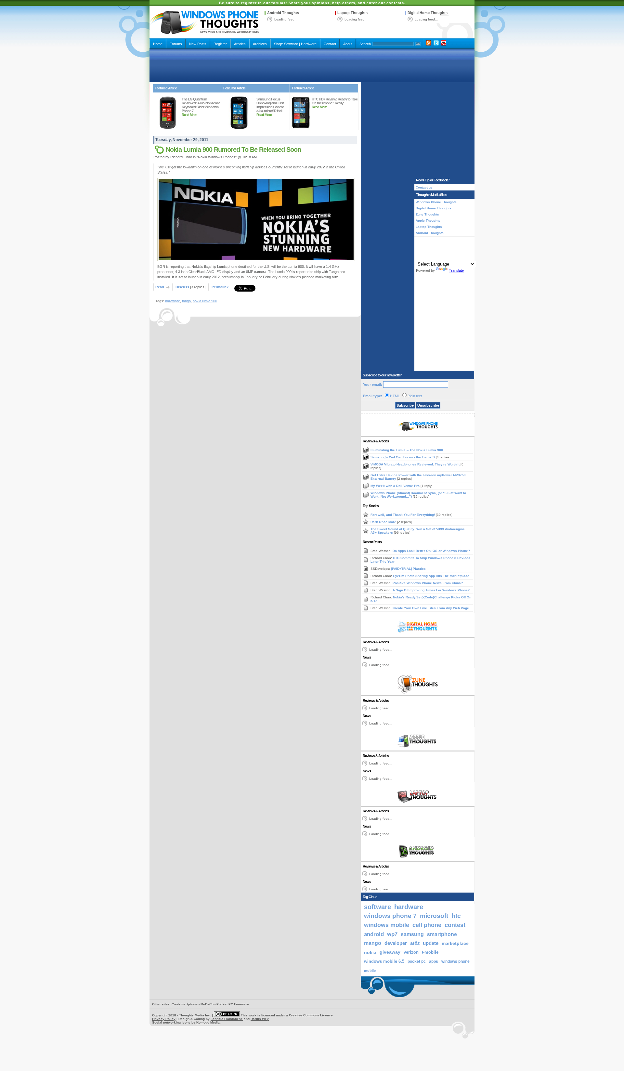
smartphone (442, 934)
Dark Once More (383, 522)
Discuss (182, 287)
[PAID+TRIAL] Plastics (408, 568)
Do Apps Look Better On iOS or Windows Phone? (431, 551)
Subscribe (405, 405)
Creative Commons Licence (311, 1015)
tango (186, 301)
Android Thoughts (283, 13)
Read (159, 287)
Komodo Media (208, 1022)
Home (157, 44)
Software (291, 44)
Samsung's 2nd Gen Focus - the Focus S (403, 457)
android (374, 934)
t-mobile (430, 952)
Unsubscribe (428, 405)
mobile (370, 971)
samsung (412, 934)
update (430, 943)
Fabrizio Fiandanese (227, 1019)
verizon (411, 952)
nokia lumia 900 (205, 301)
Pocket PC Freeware (232, 1004)
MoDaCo (207, 1004)
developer (395, 943)
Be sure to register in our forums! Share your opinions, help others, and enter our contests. (312, 3)
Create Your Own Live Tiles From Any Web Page (431, 608)
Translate (456, 270)
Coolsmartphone (185, 1004)
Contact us (424, 187)
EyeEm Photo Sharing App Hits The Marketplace (431, 576)
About (347, 44)
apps (433, 961)
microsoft (434, 915)
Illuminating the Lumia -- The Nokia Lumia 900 (406, 450)
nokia (370, 952)
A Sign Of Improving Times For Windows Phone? (431, 590)
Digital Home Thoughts (428, 13)
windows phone (455, 961)
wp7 (392, 934)
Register (220, 44)
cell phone (426, 925)
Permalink (220, 287)
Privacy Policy (164, 1019)
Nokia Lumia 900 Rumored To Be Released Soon (233, 149)
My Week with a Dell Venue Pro (395, 486)
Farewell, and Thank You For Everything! (403, 514)
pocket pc (417, 961)
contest (455, 925)
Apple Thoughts (428, 220)
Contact (330, 44)
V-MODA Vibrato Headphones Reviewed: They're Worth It (415, 464)
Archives (260, 44)
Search (365, 44)
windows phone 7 (390, 915)
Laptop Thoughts (352, 13)
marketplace (455, 943)
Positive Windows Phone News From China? (428, 583)
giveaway (390, 952)
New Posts (197, 44)
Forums (176, 44)
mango (372, 943)
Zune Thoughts (427, 214)
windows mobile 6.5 (384, 961)
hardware (172, 301)
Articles (240, 44)
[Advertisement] (312, 65)
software (377, 906)
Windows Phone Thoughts (436, 202)
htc (456, 915)
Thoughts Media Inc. (195, 1015)
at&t (415, 943)
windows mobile (386, 924)
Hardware (309, 44)
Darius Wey (260, 1019)
